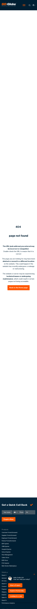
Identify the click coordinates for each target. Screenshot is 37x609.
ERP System (5, 543)
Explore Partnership (17, 591)
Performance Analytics (8, 603)
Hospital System (6, 549)
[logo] (9, 5)
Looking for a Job (16, 596)
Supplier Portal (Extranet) (9, 535)
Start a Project (15, 585)
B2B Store (5, 560)
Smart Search (6, 583)
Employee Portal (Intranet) (9, 538)
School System (6, 552)
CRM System (5, 546)
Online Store (5, 557)
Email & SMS (5, 594)
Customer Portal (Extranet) (9, 532)
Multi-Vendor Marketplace (9, 566)
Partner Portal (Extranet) (9, 541)
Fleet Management (7, 554)
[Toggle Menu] (24, 5)
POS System (5, 563)
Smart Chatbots (6, 575)
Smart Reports (6, 600)
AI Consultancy (6, 581)
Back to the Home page (18, 288)
